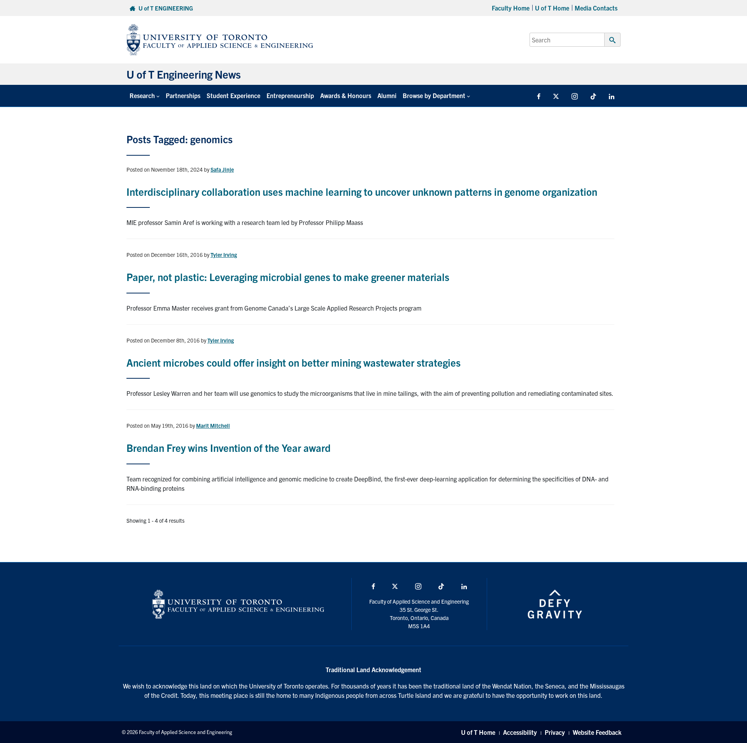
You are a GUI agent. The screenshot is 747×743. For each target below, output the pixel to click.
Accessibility (520, 732)
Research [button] (142, 95)
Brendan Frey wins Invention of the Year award (228, 447)
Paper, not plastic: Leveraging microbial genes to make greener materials (287, 276)
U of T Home (552, 8)
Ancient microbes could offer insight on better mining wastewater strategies (293, 362)
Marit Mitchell (213, 425)
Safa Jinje (222, 169)
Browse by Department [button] (434, 95)
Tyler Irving (223, 254)
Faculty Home (511, 8)
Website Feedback (597, 732)
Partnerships (183, 95)
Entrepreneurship (290, 95)
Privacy (555, 732)
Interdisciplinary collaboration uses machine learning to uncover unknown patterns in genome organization (361, 191)
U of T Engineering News (183, 74)
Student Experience (233, 95)
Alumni (386, 95)
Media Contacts (596, 8)
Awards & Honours (345, 95)
